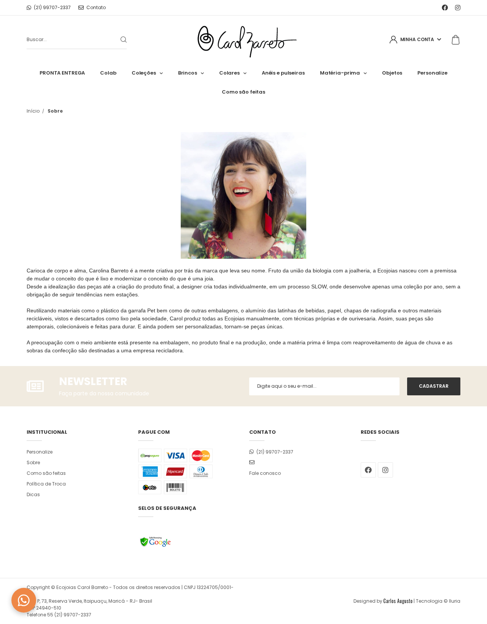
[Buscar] (117, 39)
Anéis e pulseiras (283, 72)
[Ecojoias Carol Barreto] (244, 40)
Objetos (392, 72)
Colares (229, 72)
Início (33, 111)
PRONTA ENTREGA (62, 72)
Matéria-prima (340, 72)
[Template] (398, 601)
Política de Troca (46, 484)
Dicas (33, 494)
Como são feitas (243, 92)
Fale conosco (265, 473)
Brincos (187, 72)
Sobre (33, 462)
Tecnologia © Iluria (438, 601)
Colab (108, 72)
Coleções (144, 72)
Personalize (432, 72)
